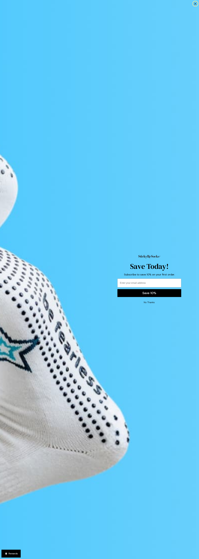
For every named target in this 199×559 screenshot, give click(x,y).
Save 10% (149, 293)
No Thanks (149, 302)
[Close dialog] (195, 3)
